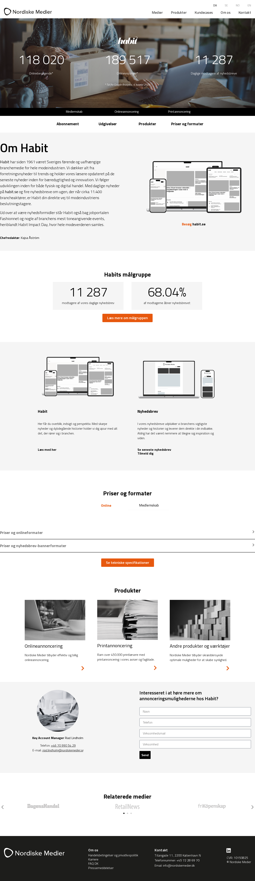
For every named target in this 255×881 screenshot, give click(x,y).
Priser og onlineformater (21, 532)
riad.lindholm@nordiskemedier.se (62, 750)
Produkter (179, 12)
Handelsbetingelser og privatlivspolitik (113, 855)
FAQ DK (93, 863)
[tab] (106, 505)
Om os (225, 12)
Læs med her (47, 449)
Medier (157, 12)
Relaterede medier (127, 796)
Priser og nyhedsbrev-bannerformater (33, 546)
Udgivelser (108, 124)
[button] (127, 532)
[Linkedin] (228, 850)
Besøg (194, 224)
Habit (4, 162)
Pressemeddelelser (101, 868)
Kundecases (204, 12)
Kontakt (244, 12)
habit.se (11, 192)
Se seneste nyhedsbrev (154, 449)
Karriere (93, 859)
